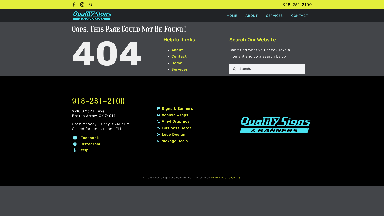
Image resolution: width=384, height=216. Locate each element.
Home (176, 63)
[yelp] (90, 5)
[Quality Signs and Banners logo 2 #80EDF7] (275, 117)
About (177, 50)
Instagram (90, 144)
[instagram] (82, 5)
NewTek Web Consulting (226, 177)
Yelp (85, 150)
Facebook (90, 138)
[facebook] (74, 5)
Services (179, 69)
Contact (179, 56)
